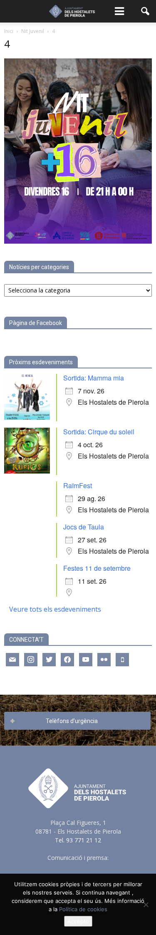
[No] (145, 904)
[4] (78, 241)
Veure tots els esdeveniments (55, 609)
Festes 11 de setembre (97, 568)
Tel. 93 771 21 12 (78, 840)
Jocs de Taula (83, 527)
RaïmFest (77, 485)
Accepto (78, 921)
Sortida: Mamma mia (93, 378)
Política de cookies (83, 909)
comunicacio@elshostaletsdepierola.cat (78, 866)
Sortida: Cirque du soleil (98, 431)
